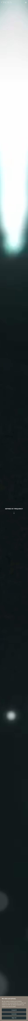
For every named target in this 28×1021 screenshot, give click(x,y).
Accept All (14, 1010)
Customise (14, 1014)
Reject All (14, 1017)
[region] (14, 1008)
